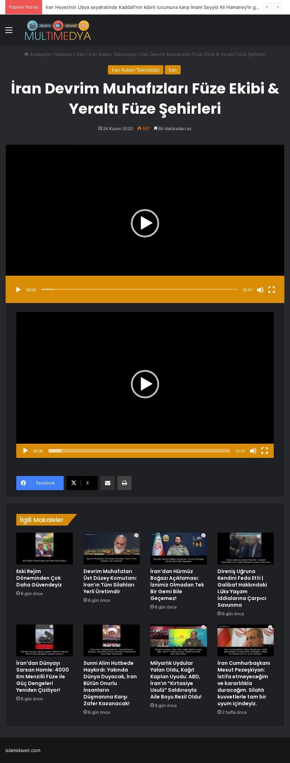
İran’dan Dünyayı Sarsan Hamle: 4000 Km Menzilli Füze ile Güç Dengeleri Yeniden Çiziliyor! (42, 677)
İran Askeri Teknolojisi (113, 54)
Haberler (63, 54)
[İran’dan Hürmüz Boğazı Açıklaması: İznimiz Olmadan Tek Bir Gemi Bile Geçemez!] (178, 549)
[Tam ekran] (271, 289)
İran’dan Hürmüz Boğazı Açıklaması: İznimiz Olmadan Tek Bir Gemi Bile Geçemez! (177, 585)
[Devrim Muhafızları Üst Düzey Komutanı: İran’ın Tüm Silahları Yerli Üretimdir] (111, 549)
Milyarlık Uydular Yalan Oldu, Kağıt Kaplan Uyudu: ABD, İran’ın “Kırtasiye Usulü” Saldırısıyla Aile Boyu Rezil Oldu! (176, 680)
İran (81, 54)
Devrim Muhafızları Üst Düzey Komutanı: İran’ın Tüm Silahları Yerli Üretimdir (110, 581)
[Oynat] (18, 289)
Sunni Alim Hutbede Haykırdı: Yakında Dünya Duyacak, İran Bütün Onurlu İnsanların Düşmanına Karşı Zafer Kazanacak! (110, 683)
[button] (145, 223)
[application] (145, 223)
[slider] (139, 289)
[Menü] (8, 32)
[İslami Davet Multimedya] (58, 29)
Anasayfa (39, 54)
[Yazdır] (124, 483)
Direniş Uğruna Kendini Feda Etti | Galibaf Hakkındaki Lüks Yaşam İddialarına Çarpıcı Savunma (242, 588)
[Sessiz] (260, 289)
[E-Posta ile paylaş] (107, 483)
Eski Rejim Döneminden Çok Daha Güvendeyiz (39, 578)
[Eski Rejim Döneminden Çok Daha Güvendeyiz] (44, 549)
